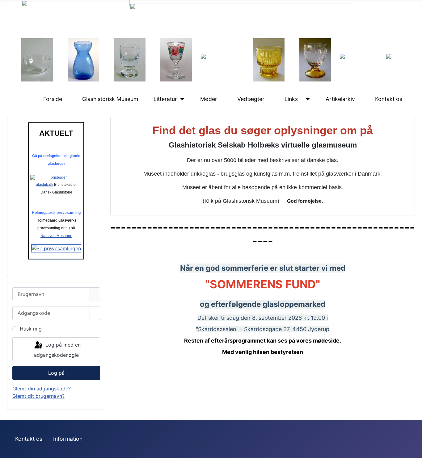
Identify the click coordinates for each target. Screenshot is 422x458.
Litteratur (165, 99)
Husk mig (31, 329)
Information (67, 438)
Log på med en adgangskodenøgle (57, 350)
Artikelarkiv (340, 99)
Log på (56, 373)
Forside (52, 99)
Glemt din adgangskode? (41, 388)
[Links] (306, 99)
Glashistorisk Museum (110, 99)
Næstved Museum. (56, 236)
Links (291, 99)
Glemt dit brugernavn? (38, 396)
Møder (208, 99)
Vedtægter (250, 99)
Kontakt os (388, 99)
